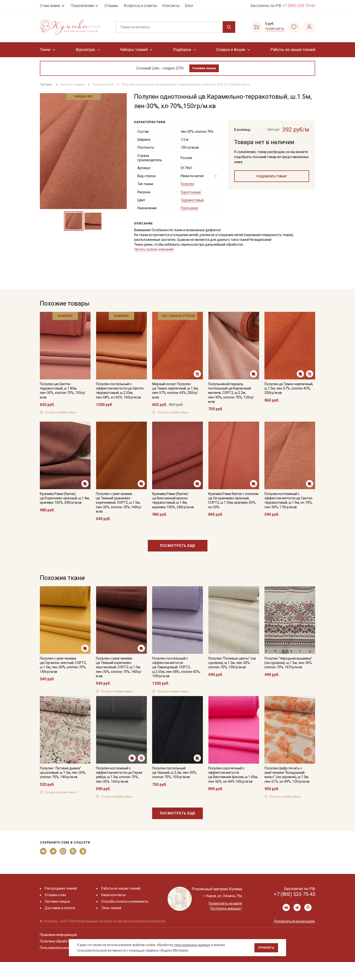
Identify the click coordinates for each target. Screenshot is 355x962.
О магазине (50, 5)
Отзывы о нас (55, 895)
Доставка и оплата (60, 908)
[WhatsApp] (63, 851)
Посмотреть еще (177, 546)
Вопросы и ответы (140, 5)
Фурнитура (85, 49)
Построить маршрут (226, 908)
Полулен (187, 184)
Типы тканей (111, 908)
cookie (150, 945)
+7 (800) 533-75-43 (298, 5)
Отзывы (111, 5)
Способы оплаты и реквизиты (124, 901)
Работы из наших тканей (292, 49)
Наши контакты (113, 895)
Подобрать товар (271, 176)
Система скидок (57, 901)
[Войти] (309, 27)
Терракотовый (192, 200)
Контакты (171, 5)
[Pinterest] (73, 851)
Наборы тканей (134, 49)
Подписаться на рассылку (294, 921)
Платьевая (189, 208)
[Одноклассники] (83, 851)
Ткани (45, 49)
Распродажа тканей (61, 888)
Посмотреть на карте (225, 903)
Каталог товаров (72, 84)
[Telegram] (53, 851)
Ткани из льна (103, 84)
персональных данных (192, 945)
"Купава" (46, 84)
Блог (189, 5)
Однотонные (191, 192)
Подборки (182, 49)
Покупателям (82, 5)
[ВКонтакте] (43, 851)
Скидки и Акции (230, 49)
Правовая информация (58, 935)
